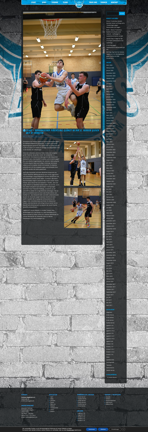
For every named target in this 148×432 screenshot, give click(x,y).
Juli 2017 (108, 297)
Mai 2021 (109, 192)
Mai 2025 (109, 86)
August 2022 (109, 160)
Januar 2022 (109, 173)
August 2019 (109, 231)
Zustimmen (92, 429)
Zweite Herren (38, 136)
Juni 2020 (109, 210)
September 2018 (111, 260)
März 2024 (109, 115)
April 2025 (109, 89)
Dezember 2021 (110, 176)
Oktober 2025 (110, 78)
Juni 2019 (109, 236)
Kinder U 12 (109, 346)
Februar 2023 (110, 144)
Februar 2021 (110, 197)
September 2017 (111, 292)
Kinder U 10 (109, 344)
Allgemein (109, 312)
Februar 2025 (110, 94)
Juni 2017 (109, 300)
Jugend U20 (109, 341)
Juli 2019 (108, 234)
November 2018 (110, 255)
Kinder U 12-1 (110, 349)
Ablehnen (103, 429)
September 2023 (111, 131)
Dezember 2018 (110, 252)
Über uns (93, 2)
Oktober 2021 (110, 181)
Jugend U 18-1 (110, 336)
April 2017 (109, 305)
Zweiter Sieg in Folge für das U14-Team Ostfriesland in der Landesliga (114, 41)
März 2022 (109, 168)
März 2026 (109, 65)
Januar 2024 (109, 120)
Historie (52, 406)
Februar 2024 (110, 118)
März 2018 (109, 276)
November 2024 (110, 102)
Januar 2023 (109, 147)
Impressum (109, 402)
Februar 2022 (110, 170)
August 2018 (109, 263)
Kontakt (114, 2)
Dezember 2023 (110, 123)
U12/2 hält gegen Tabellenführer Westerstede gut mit (115, 47)
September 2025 (111, 81)
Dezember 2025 (110, 73)
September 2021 (111, 184)
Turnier (103, 2)
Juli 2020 (108, 207)
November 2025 (110, 76)
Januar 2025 (109, 97)
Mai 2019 (109, 239)
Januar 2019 (109, 250)
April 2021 (109, 194)
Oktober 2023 (110, 128)
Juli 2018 (108, 265)
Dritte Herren (110, 315)
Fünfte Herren (110, 323)
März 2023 (109, 142)
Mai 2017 (109, 302)
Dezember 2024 (110, 99)
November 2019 (110, 223)
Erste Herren (110, 320)
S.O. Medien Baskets (112, 377)
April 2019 (109, 242)
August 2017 (109, 295)
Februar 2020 (110, 215)
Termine (55, 2)
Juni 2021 (109, 189)
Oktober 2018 (110, 258)
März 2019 (109, 244)
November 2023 (110, 126)
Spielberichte (110, 360)
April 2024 (109, 113)
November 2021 (110, 178)
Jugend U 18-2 (110, 338)
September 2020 (111, 202)
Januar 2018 (109, 281)
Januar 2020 (109, 218)
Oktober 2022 (110, 155)
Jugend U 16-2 (110, 331)
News (44, 2)
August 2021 (109, 186)
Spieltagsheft (110, 362)
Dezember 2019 (110, 221)
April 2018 (109, 273)
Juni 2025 (109, 83)
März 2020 (109, 213)
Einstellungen (70, 430)
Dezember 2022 (110, 149)
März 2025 (109, 91)
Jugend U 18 (109, 333)
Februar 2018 (110, 279)
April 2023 (109, 139)
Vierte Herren (110, 368)
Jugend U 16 (109, 325)
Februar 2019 (110, 247)
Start (33, 2)
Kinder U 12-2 (110, 352)
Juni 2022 (109, 163)
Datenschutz (109, 404)
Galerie (52, 411)
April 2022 (109, 165)
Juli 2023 (108, 136)
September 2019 (111, 229)
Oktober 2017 (110, 289)
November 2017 (110, 287)
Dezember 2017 (110, 284)
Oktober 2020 (110, 200)
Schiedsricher (54, 408)
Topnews (109, 365)
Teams (65, 2)
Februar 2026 (110, 68)
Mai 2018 (109, 271)
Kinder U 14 (109, 354)
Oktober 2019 (110, 226)
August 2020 (109, 205)
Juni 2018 (109, 268)
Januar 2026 (109, 70)
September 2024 (111, 107)
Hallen (52, 409)
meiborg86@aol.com (31, 417)
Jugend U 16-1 (110, 328)
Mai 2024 (109, 110)
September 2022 (111, 157)
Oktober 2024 (110, 105)
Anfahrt (108, 399)
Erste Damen (110, 317)
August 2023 (109, 134)
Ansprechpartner (111, 400)
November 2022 (110, 152)
